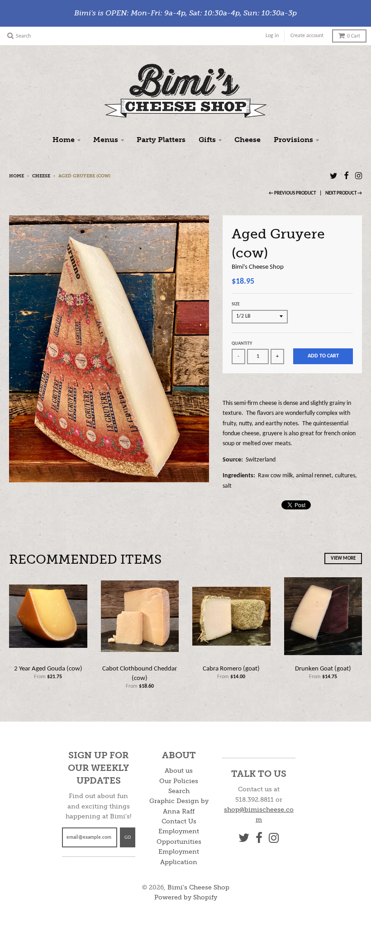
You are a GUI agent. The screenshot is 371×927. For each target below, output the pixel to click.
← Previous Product (292, 193)
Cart (353, 36)
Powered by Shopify (185, 897)
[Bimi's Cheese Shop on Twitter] (334, 176)
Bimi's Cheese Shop (258, 267)
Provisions (293, 139)
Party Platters (161, 139)
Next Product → (343, 193)
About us (179, 771)
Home (63, 139)
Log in (272, 35)
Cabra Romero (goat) (231, 669)
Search (179, 791)
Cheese (247, 139)
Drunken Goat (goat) (323, 669)
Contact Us (179, 821)
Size (236, 304)
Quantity (242, 343)
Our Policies (178, 781)
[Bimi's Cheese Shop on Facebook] (346, 176)
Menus (105, 139)
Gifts (207, 139)
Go (127, 837)
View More (343, 558)
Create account (306, 35)
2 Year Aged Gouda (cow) (48, 669)
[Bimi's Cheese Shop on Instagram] (358, 176)
